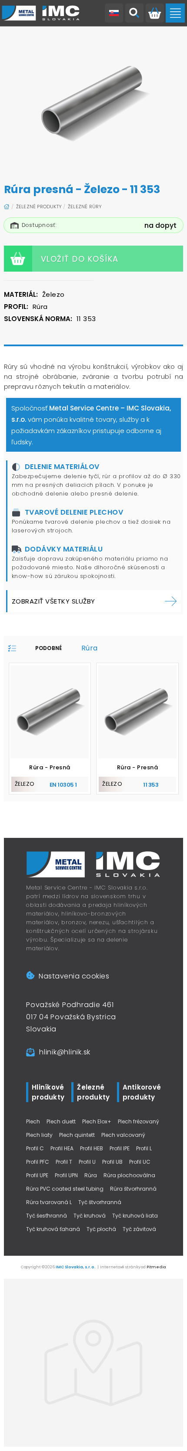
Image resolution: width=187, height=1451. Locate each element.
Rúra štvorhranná (133, 1188)
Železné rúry (85, 206)
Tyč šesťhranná (46, 1215)
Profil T (64, 1161)
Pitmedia (156, 1267)
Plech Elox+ (96, 1121)
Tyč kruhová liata (135, 1215)
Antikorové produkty (142, 1092)
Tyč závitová (139, 1229)
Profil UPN (66, 1175)
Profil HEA (61, 1148)
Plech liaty (39, 1135)
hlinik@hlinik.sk (64, 1052)
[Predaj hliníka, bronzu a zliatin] (41, 13)
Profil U (87, 1161)
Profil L (144, 1148)
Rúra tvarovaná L (49, 1202)
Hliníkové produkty (48, 1092)
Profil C (35, 1148)
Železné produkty (39, 206)
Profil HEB (91, 1148)
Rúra (90, 1175)
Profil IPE (120, 1148)
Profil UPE (37, 1175)
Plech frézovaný (138, 1121)
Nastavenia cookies (74, 976)
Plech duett (61, 1121)
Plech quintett (77, 1135)
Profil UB (112, 1161)
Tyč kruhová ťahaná (53, 1229)
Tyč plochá (101, 1229)
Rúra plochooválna (129, 1175)
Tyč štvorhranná (99, 1202)
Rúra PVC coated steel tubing (65, 1188)
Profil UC (139, 1161)
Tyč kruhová (89, 1215)
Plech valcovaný (123, 1135)
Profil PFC (37, 1161)
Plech (33, 1121)
